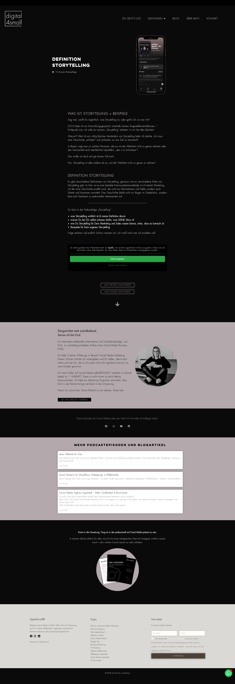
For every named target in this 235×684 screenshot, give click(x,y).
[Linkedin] (39, 636)
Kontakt (212, 18)
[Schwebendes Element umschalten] (228, 673)
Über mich (193, 18)
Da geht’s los (131, 18)
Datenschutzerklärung (176, 639)
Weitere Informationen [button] (117, 265)
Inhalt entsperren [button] (118, 259)
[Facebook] (31, 636)
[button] (106, 426)
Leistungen (155, 18)
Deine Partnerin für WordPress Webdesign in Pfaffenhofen (89, 474)
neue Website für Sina (70, 454)
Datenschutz (44, 642)
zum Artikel (63, 466)
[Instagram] (35, 636)
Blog (176, 18)
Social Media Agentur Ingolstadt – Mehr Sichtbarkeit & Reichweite (93, 492)
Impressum (34, 642)
